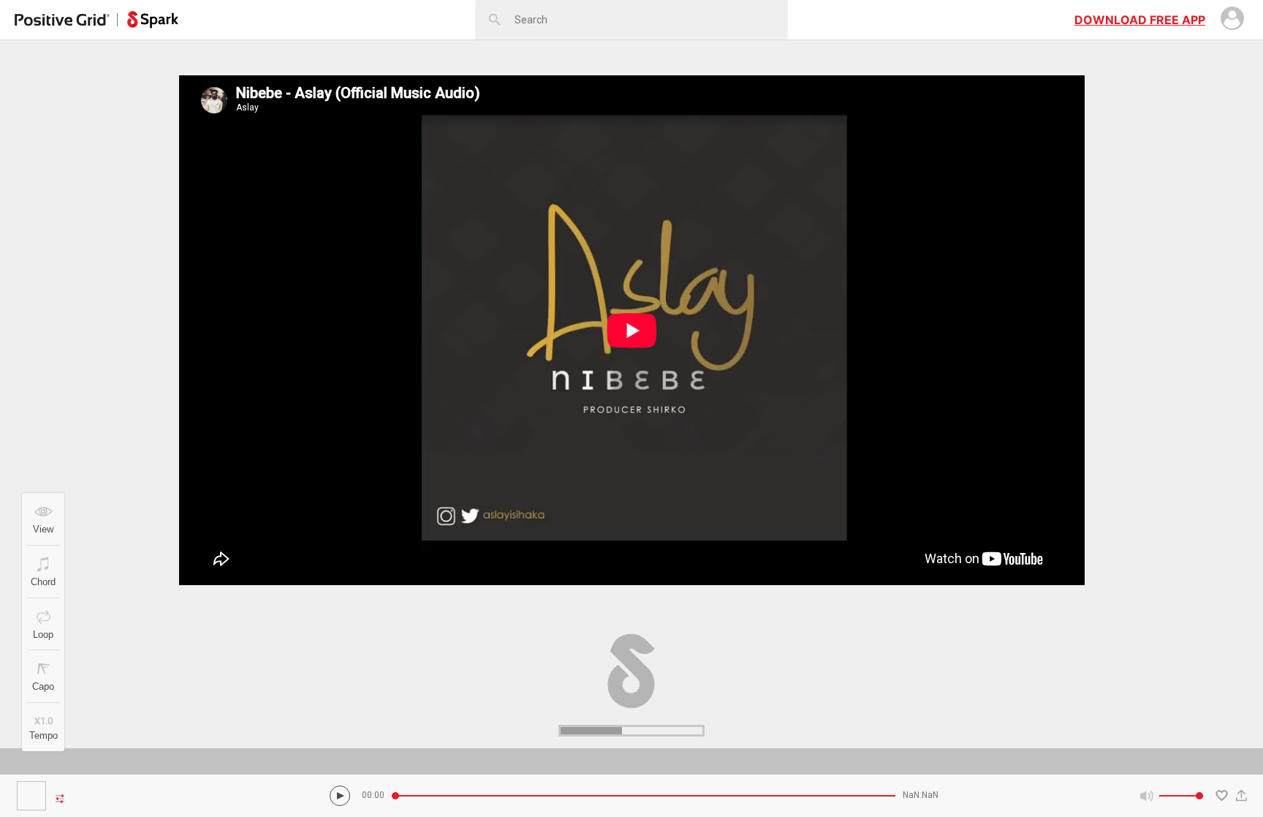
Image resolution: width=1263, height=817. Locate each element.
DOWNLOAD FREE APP (1139, 19)
